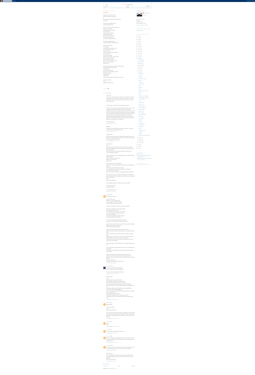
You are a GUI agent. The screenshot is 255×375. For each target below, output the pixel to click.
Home (119, 366)
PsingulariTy (108, 266)
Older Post (133, 366)
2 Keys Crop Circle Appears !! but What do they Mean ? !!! (143, 156)
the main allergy (141, 112)
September (141, 65)
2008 (139, 144)
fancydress (105, 12)
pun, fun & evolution (142, 78)
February (140, 140)
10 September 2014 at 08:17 (113, 140)
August (140, 66)
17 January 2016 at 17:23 (112, 299)
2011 (139, 55)
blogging (140, 87)
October (140, 63)
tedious (140, 92)
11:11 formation (141, 118)
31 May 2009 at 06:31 (111, 123)
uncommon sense (142, 123)
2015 (139, 48)
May (140, 72)
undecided (108, 336)
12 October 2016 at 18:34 (112, 318)
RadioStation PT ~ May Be (143, 90)
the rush (140, 94)
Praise (140, 89)
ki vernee (108, 329)
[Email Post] (108, 88)
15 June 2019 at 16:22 (111, 361)
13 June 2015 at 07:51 (111, 263)
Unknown (108, 302)
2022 (139, 37)
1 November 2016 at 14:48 (112, 326)
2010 (139, 56)
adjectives (140, 119)
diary (139, 85)
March (140, 139)
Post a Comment (106, 364)
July (140, 68)
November (141, 61)
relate (140, 100)
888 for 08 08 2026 (139, 154)
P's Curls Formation (142, 107)
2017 (139, 44)
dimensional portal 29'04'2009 (144, 135)
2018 (139, 43)
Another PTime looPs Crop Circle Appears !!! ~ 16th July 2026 (144, 159)
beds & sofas (141, 116)
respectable (141, 131)
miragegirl (108, 194)
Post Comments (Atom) (112, 368)
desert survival (141, 111)
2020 (139, 39)
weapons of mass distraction (144, 96)
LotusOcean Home (139, 30)
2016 (139, 46)
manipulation (141, 73)
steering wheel (141, 83)
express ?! (140, 128)
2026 (139, 36)
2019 (139, 41)
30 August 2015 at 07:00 (112, 273)
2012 (139, 53)
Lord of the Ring (142, 109)
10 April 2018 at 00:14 (111, 342)
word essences (141, 104)
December (141, 60)
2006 (139, 148)
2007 (139, 146)
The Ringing (141, 126)
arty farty (140, 121)
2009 (139, 58)
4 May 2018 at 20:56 (111, 350)
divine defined (141, 125)
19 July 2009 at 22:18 (111, 131)
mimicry (140, 80)
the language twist (142, 130)
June (140, 70)
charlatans (140, 133)
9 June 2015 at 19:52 (111, 191)
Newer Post (105, 366)
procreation (141, 75)
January (140, 142)
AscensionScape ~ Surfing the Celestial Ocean (144, 98)
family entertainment (142, 114)
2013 (139, 51)
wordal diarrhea (141, 102)
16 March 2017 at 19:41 (112, 333)
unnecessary (141, 82)
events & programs (142, 106)
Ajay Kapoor (108, 345)
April (140, 137)
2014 (139, 49)
